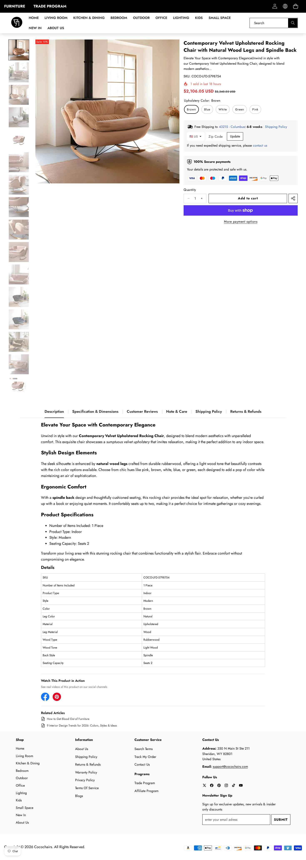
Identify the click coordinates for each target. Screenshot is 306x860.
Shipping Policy (208, 411)
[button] (295, 6)
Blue (207, 109)
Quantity (190, 189)
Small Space (24, 807)
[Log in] (274, 6)
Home (20, 748)
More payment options (240, 221)
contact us (260, 145)
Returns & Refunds (245, 411)
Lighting (21, 793)
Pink (255, 109)
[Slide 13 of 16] (18, 319)
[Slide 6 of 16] (18, 162)
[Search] (292, 23)
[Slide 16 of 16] (18, 386)
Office (20, 785)
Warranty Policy (86, 772)
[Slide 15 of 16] (18, 364)
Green (239, 109)
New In (21, 815)
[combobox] (273, 23)
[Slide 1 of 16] (18, 50)
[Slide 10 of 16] (18, 252)
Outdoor (22, 778)
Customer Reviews (142, 411)
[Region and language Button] (285, 6)
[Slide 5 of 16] (18, 139)
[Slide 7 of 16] (18, 184)
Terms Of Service (87, 788)
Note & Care (176, 411)
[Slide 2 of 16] (18, 72)
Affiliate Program (146, 790)
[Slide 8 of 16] (18, 207)
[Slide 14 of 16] (18, 341)
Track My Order (145, 756)
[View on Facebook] (45, 697)
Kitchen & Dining (28, 763)
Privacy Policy (85, 780)
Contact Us (142, 764)
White (223, 109)
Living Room (24, 756)
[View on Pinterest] (57, 697)
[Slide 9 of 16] (18, 229)
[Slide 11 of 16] (18, 274)
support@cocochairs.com (230, 766)
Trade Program (144, 783)
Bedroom (22, 770)
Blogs (79, 795)
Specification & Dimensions (95, 411)
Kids (19, 800)
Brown (191, 109)
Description (54, 411)
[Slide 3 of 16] (18, 94)
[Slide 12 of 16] (18, 297)
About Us (22, 822)
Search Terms (143, 748)
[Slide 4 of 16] (18, 117)
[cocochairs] (16, 23)
